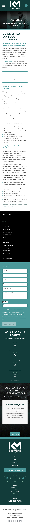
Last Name (5, 274)
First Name (5, 270)
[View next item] (17, 428)
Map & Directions (15, 493)
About (15, 459)
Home (15, 456)
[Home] (15, 5)
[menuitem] (15, 219)
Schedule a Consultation (15, 470)
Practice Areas (15, 462)
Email (4, 283)
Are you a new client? (7, 288)
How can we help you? (8, 292)
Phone (4, 279)
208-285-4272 (15, 501)
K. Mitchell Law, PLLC (8, 61)
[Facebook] (15, 478)
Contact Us (15, 465)
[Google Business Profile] (7, 478)
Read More (15, 434)
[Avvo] (22, 478)
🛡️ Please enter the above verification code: (13, 304)
